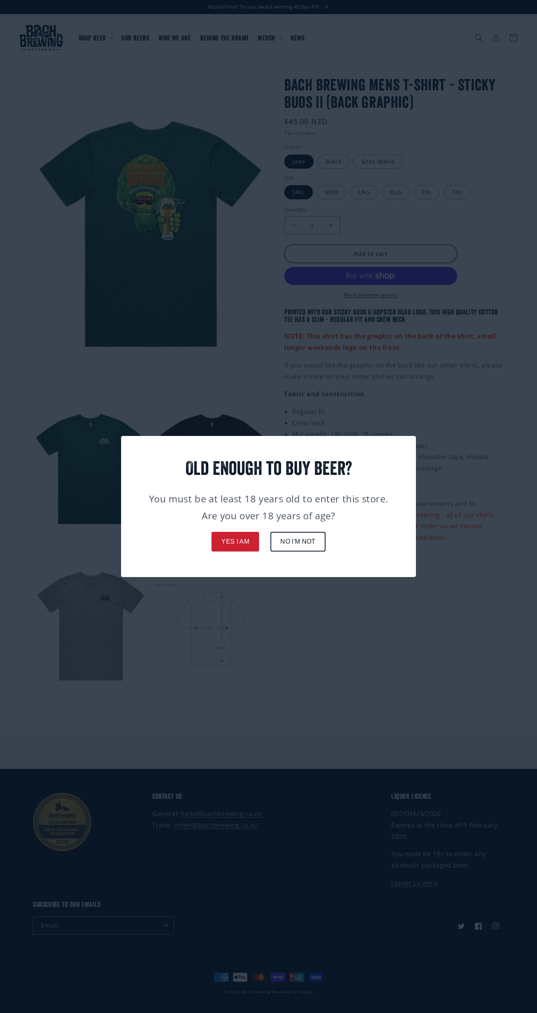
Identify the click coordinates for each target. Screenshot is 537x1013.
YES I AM (235, 541)
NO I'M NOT (297, 541)
